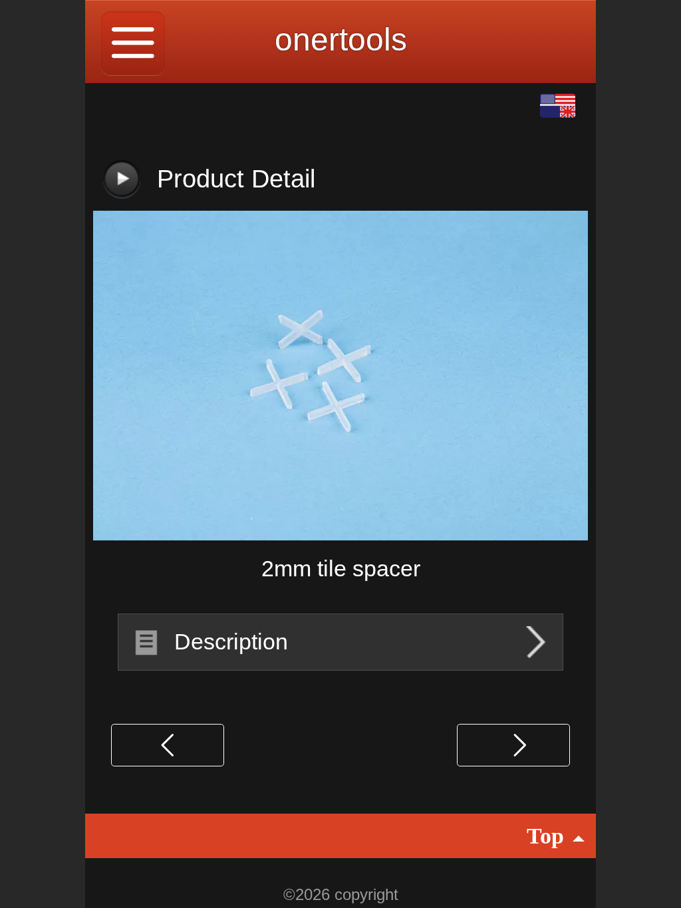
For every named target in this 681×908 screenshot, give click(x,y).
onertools (341, 39)
